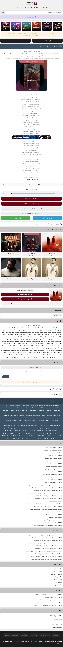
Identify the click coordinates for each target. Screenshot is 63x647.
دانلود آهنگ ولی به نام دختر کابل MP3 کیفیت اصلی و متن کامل (46, 525)
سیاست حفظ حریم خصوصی (11, 635)
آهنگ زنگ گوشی (57, 577)
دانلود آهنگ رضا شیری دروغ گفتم (53, 482)
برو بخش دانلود (14, 41)
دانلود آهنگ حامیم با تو (55, 471)
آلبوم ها (36, 7)
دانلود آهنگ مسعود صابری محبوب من (52, 450)
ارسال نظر (5, 377)
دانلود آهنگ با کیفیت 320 (30, 198)
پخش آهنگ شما (30, 17)
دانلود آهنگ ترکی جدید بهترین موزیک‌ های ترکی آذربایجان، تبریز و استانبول (43, 504)
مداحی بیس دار (57, 571)
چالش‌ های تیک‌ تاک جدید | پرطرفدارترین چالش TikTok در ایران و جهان (44, 496)
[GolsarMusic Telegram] (61, 644)
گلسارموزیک (31, 3)
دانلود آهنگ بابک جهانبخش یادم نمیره (48, 47)
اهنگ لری (58, 582)
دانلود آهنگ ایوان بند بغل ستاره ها (53, 458)
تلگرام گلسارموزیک (45, 635)
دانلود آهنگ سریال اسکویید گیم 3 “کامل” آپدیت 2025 (48, 594)
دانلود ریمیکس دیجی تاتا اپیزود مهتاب (52, 522)
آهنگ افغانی (58, 585)
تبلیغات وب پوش (57, 627)
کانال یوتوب (34, 635)
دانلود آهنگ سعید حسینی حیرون (53, 461)
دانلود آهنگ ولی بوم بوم (55, 517)
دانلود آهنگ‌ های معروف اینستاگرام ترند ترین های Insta (48, 498)
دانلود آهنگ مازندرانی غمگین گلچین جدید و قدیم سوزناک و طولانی (45, 509)
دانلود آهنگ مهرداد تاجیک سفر (53, 455)
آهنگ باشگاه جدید (56, 569)
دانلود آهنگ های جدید (53, 389)
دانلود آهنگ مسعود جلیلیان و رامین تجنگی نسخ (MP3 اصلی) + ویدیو (45, 605)
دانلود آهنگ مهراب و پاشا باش (54, 463)
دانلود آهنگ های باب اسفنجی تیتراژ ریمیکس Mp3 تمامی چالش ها (45, 493)
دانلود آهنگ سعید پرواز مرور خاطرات (52, 477)
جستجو (2, 12)
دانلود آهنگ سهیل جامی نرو (54, 453)
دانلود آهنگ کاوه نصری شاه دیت (53, 466)
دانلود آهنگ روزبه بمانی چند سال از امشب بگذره (49, 600)
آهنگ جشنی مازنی (56, 579)
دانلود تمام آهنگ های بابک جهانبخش (30, 209)
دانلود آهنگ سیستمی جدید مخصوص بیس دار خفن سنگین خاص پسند (44, 488)
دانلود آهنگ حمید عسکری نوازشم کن (52, 447)
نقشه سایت (24, 635)
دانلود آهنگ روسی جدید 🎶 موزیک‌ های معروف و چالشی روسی (46, 559)
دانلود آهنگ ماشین (54, 394)
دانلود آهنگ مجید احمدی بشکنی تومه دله (51, 520)
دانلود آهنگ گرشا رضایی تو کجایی (53, 514)
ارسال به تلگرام (46, 218)
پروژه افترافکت (57, 619)
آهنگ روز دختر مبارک (56, 574)
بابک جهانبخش (57, 315)
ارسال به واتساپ (15, 218)
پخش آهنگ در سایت (56, 624)
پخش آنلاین (47, 41)
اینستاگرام (55, 635)
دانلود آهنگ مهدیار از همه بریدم (53, 501)
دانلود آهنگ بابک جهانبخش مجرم (25, 290)
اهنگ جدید (44, 7)
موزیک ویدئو (28, 7)
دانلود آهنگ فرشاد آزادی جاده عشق (52, 603)
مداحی (21, 7)
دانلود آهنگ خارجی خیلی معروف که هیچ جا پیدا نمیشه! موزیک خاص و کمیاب (43, 485)
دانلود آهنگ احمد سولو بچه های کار (52, 597)
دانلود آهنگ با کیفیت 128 (30, 204)
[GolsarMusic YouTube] (58, 644)
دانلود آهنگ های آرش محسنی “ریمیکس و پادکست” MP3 (47, 506)
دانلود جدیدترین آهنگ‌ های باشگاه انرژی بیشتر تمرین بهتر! (47, 490)
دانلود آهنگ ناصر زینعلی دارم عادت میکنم (51, 479)
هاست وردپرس (57, 622)
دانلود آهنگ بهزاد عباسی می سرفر (53, 469)
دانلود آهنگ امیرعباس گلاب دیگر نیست (51, 474)
